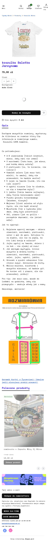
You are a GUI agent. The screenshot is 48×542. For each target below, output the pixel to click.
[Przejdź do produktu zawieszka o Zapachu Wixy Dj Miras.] (24, 421)
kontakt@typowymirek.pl (11, 523)
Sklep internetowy (21, 539)
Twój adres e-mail (11, 490)
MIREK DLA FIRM (11, 511)
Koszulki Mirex (29, 16)
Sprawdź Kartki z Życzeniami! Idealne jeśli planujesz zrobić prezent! (23, 381)
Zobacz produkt (13, 462)
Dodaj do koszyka (21, 112)
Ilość (4, 77)
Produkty (17, 16)
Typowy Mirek (7, 16)
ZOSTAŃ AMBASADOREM (10, 517)
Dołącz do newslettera (16, 495)
